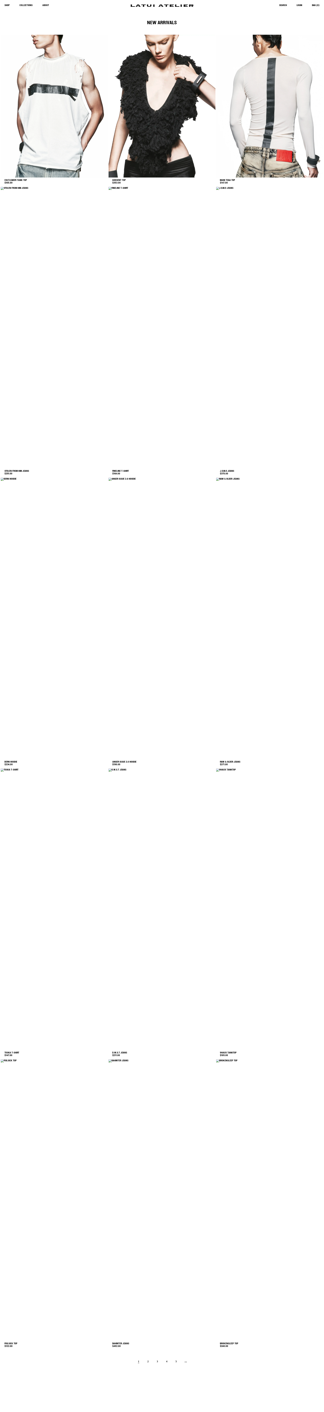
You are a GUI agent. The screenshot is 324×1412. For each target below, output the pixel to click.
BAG (316, 5)
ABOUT (45, 5)
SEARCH (283, 5)
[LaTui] (162, 5)
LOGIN (299, 5)
